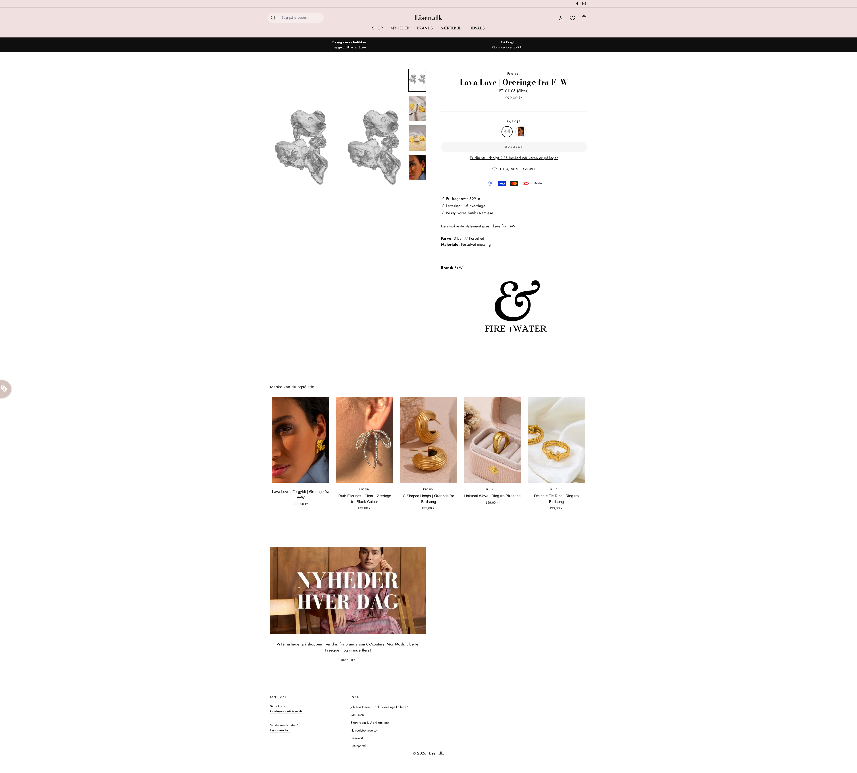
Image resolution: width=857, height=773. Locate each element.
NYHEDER (400, 28)
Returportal (358, 746)
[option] (349, 45)
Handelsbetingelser (364, 730)
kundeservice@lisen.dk (286, 711)
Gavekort (357, 738)
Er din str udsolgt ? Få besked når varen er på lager (514, 158)
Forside (512, 73)
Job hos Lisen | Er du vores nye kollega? (379, 707)
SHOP (377, 28)
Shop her (348, 660)
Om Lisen (357, 715)
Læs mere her (280, 730)
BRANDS (425, 28)
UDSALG (477, 28)
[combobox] (301, 18)
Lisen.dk (428, 17)
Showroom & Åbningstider (370, 722)
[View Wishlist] (572, 18)
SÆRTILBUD (451, 28)
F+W (458, 267)
